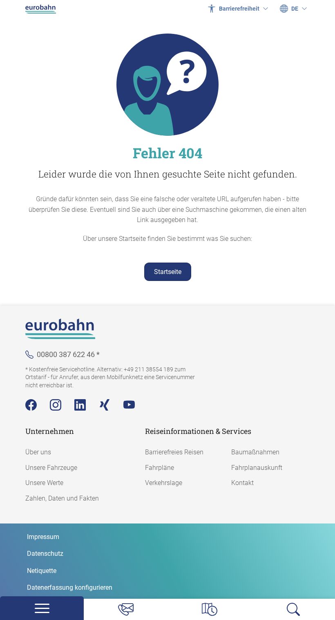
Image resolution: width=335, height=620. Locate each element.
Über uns (38, 452)
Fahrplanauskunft (256, 468)
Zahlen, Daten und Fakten (62, 498)
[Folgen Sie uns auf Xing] (104, 405)
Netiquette (41, 571)
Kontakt (242, 483)
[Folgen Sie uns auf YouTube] (129, 405)
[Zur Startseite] (40, 8)
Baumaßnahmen (255, 452)
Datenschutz (45, 553)
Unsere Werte (44, 483)
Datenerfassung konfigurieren (69, 587)
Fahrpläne (159, 468)
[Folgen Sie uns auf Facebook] (31, 405)
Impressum (43, 537)
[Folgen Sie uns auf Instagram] (55, 405)
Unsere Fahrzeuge (51, 468)
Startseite (167, 272)
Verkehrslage (163, 483)
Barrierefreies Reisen (174, 452)
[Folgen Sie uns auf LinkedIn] (80, 405)
